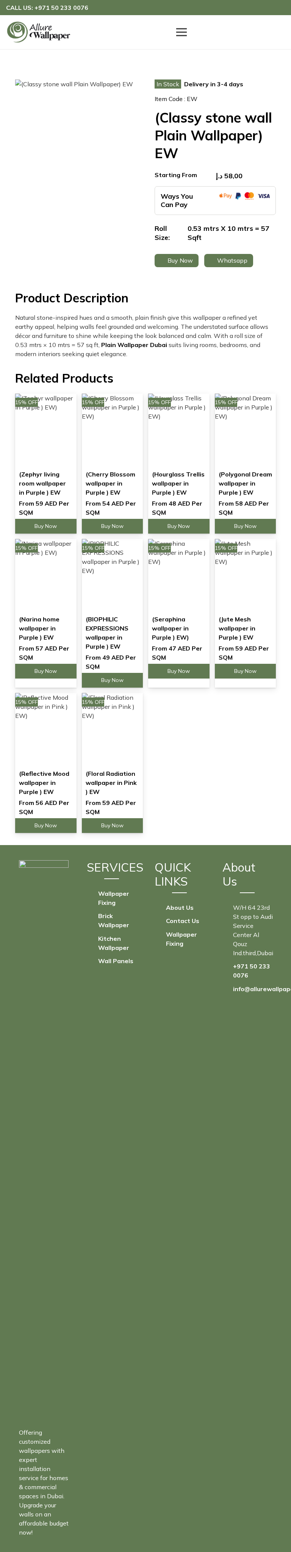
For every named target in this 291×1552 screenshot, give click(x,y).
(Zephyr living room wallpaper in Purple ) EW (42, 483)
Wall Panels (115, 961)
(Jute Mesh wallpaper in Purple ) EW (237, 628)
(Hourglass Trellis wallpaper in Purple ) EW (178, 483)
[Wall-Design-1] (38, 32)
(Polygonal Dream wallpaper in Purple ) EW (245, 483)
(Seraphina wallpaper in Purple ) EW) (170, 628)
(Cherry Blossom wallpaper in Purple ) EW (110, 483)
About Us (180, 907)
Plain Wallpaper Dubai (134, 345)
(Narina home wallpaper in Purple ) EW (39, 628)
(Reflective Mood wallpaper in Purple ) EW (44, 782)
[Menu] (182, 32)
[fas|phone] (227, 970)
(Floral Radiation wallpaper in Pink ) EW (111, 782)
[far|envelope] (227, 988)
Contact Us (182, 921)
